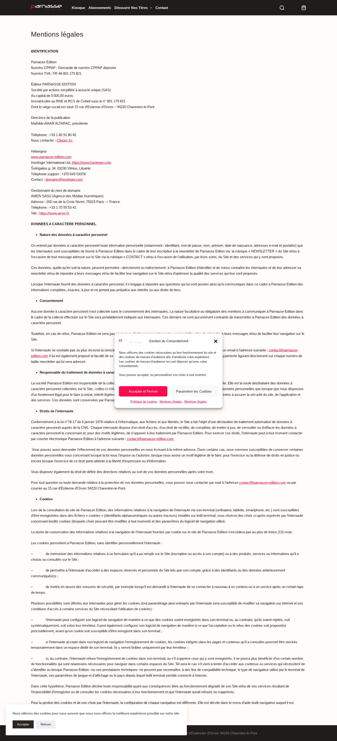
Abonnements (99, 8)
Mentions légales (171, 401)
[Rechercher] (282, 7)
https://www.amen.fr (54, 213)
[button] (215, 341)
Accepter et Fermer (143, 391)
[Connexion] (293, 7)
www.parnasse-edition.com (51, 157)
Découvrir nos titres (131, 8)
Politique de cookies (143, 401)
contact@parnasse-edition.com (150, 439)
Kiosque (78, 8)
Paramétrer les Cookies (194, 391)
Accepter (23, 724)
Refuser (46, 724)
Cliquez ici (64, 140)
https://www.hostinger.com (91, 162)
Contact (161, 8)
